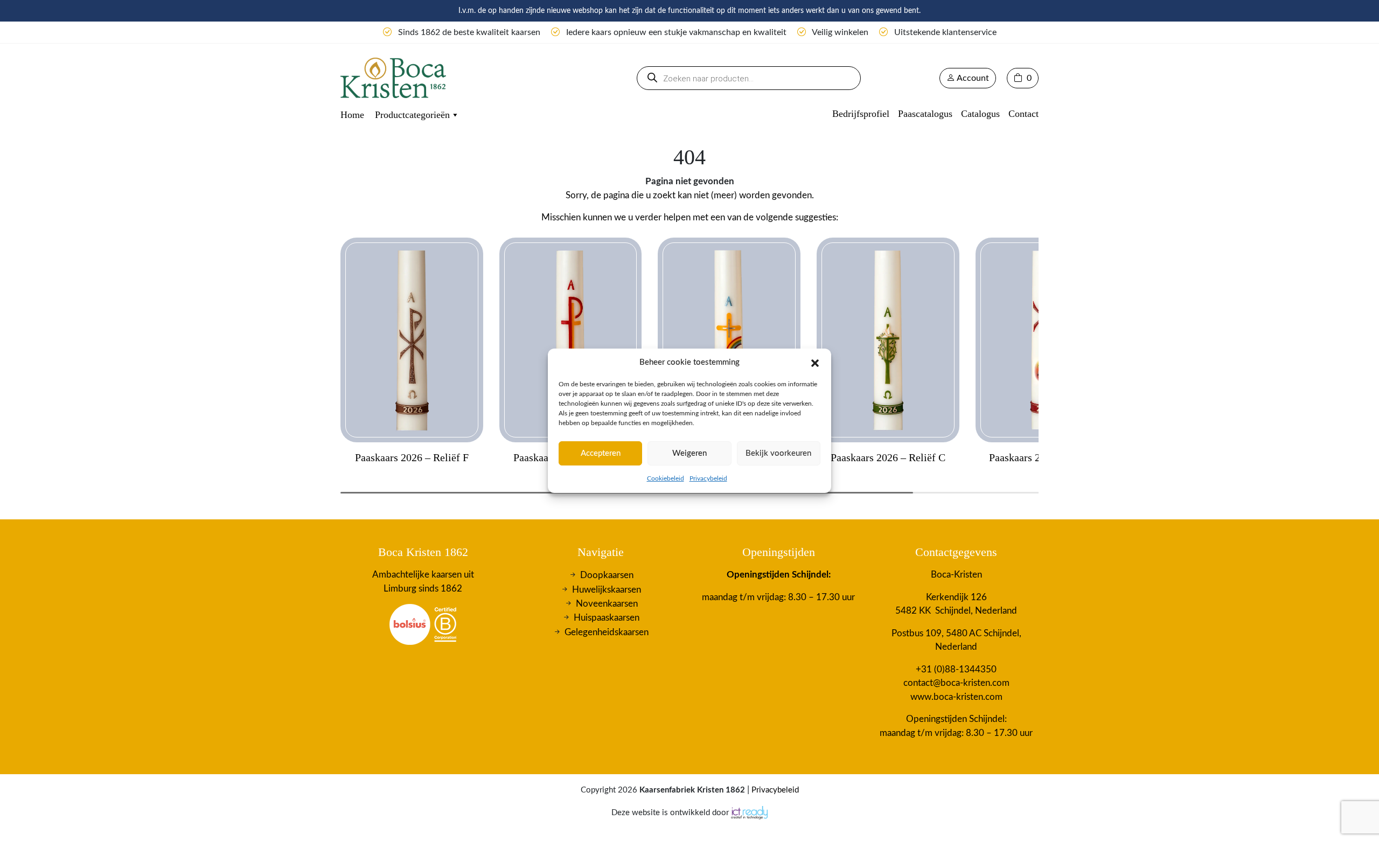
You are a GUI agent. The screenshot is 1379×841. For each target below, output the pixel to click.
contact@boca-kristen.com (956, 682)
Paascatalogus (925, 113)
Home (352, 114)
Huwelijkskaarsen (606, 589)
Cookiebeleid (665, 478)
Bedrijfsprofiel (860, 113)
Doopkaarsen (606, 575)
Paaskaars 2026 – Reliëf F (412, 457)
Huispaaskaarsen (606, 617)
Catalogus (980, 113)
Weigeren (689, 453)
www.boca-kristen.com (956, 696)
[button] (815, 362)
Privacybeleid (708, 478)
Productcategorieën (412, 114)
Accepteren (601, 453)
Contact (1023, 113)
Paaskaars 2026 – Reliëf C (888, 457)
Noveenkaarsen (607, 603)
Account (972, 78)
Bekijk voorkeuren (778, 453)
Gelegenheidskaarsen (607, 632)
